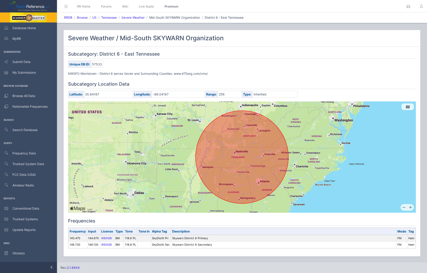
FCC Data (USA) (24, 174)
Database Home (24, 28)
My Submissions (24, 72)
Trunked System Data (28, 164)
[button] (408, 6)
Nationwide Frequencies (30, 106)
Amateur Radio (23, 185)
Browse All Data (23, 96)
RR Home (83, 6)
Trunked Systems (25, 219)
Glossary (18, 253)
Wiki (125, 6)
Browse (82, 17)
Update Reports (24, 230)
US (94, 17)
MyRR (16, 38)
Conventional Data (25, 208)
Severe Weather (133, 17)
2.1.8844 (73, 267)
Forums (106, 6)
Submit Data (21, 62)
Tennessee (109, 17)
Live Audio (146, 6)
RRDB (68, 17)
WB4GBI (106, 238)
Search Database (25, 130)
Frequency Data (24, 153)
